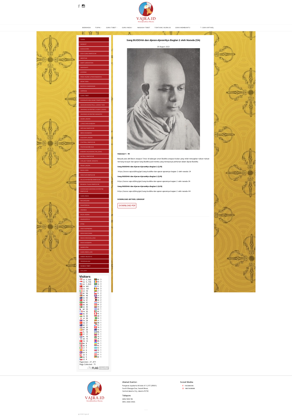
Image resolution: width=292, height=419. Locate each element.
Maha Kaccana (86, 233)
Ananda (83, 210)
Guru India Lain (86, 252)
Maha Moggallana (88, 238)
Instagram (190, 388)
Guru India (127, 27)
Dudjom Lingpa (86, 137)
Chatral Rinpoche (87, 142)
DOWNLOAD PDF (127, 206)
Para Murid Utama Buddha (91, 77)
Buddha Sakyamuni (87, 86)
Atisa (82, 224)
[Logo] (146, 11)
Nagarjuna (84, 200)
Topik (97, 27)
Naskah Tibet (143, 27)
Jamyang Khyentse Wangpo (91, 114)
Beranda (86, 27)
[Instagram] (83, 6)
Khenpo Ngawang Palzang (91, 151)
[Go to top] (286, 414)
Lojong (83, 72)
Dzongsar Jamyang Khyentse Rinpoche (91, 190)
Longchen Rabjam (87, 123)
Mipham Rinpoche (87, 128)
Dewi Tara (84, 81)
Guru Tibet (111, 27)
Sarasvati (84, 67)
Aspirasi (83, 91)
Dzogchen (84, 49)
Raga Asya (84, 170)
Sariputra (84, 247)
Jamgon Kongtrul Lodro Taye (92, 105)
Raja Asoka (85, 214)
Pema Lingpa (85, 165)
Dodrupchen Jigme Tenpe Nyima (93, 100)
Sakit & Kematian (86, 63)
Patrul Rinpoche (87, 156)
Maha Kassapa (86, 242)
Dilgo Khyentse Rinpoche (90, 179)
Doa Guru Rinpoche (88, 53)
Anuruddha (85, 219)
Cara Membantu (182, 27)
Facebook (189, 386)
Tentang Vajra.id (162, 27)
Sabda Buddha (86, 256)
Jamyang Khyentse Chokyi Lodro (93, 109)
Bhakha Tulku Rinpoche (89, 184)
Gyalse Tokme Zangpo (89, 161)
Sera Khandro (86, 133)
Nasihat (83, 44)
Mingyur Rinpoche (87, 175)
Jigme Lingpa (85, 119)
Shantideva (84, 205)
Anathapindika (86, 228)
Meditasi (83, 58)
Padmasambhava (87, 147)
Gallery (83, 270)
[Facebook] (79, 6)
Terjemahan (85, 261)
